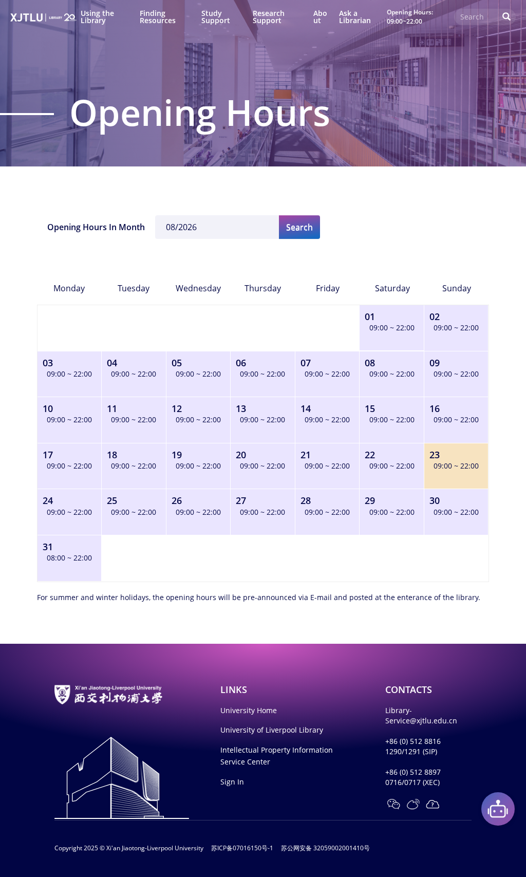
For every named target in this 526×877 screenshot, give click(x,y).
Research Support (269, 16)
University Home (248, 710)
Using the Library (97, 16)
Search (299, 227)
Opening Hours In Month (96, 227)
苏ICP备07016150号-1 (242, 848)
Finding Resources (158, 16)
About (320, 16)
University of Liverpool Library (271, 730)
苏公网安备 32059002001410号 (325, 848)
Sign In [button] (232, 782)
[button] (393, 804)
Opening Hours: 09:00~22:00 (410, 16)
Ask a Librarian (355, 16)
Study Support (215, 16)
